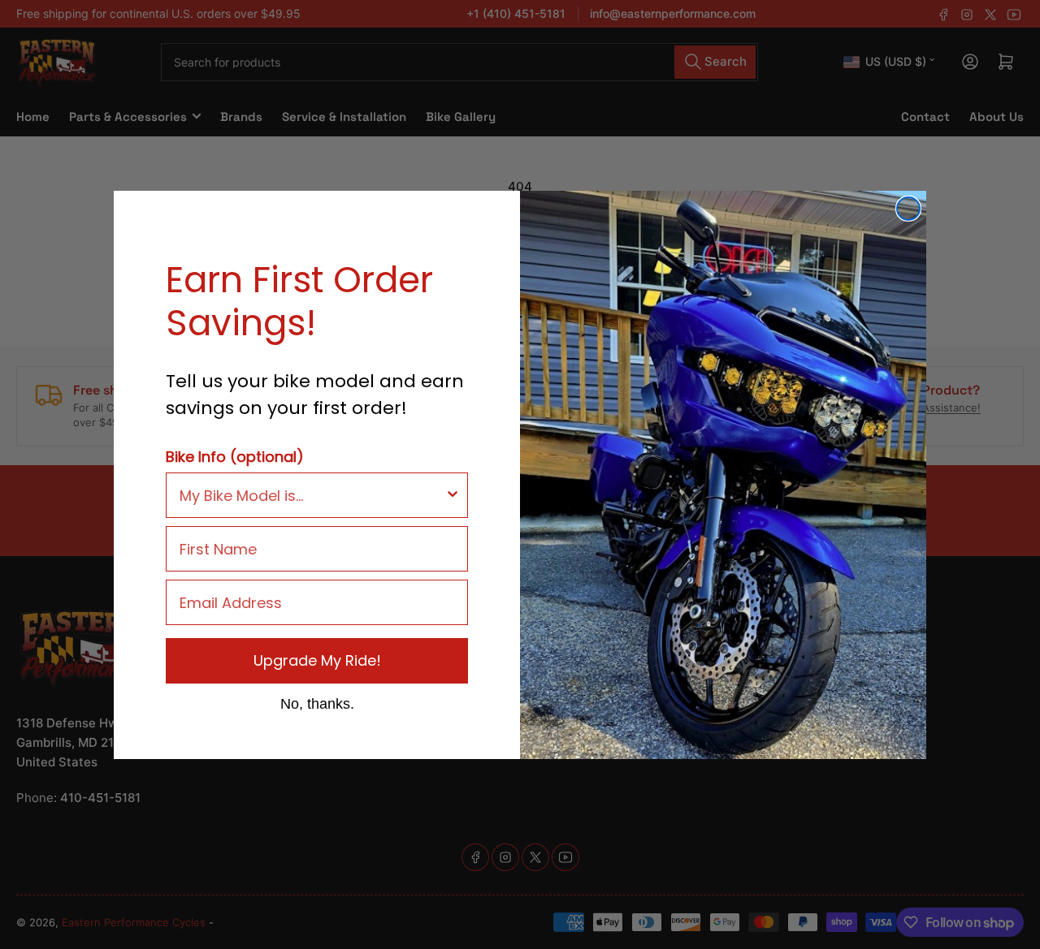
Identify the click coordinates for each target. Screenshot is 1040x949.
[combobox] (312, 495)
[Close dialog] (908, 208)
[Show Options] (452, 495)
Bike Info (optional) (235, 456)
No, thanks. (317, 703)
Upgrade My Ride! (317, 660)
